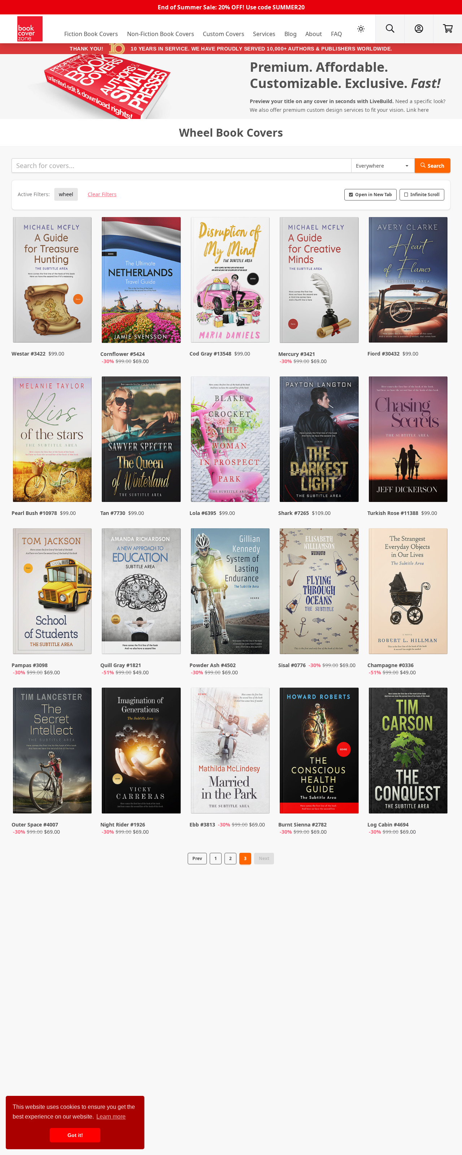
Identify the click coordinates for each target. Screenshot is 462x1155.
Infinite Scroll (425, 194)
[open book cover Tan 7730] (141, 441)
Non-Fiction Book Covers (160, 34)
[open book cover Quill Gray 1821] (141, 592)
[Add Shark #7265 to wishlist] (348, 482)
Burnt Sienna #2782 (302, 824)
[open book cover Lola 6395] (231, 441)
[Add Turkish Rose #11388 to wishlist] (437, 482)
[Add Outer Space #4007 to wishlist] (81, 801)
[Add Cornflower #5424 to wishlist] (170, 330)
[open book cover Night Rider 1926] (141, 752)
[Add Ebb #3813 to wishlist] (259, 801)
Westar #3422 (28, 353)
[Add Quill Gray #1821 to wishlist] (170, 641)
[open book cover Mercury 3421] (319, 281)
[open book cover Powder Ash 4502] (231, 592)
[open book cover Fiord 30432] (408, 281)
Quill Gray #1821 (120, 665)
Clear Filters (102, 194)
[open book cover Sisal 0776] (319, 592)
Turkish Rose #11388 (392, 513)
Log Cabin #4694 (388, 824)
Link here (417, 109)
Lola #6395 (202, 513)
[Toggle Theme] (360, 28)
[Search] (389, 28)
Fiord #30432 (383, 353)
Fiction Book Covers (91, 34)
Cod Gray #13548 (210, 353)
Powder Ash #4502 (212, 665)
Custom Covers (223, 34)
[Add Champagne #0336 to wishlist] (437, 641)
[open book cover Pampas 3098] (53, 592)
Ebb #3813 (202, 824)
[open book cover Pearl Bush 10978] (53, 441)
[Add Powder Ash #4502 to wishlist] (259, 641)
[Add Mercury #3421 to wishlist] (348, 330)
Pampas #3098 (30, 665)
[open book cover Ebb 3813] (231, 752)
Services (264, 34)
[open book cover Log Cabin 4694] (408, 752)
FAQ (336, 34)
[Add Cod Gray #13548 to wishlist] (259, 330)
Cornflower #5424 (122, 354)
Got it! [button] (75, 1135)
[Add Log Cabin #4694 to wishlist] (437, 801)
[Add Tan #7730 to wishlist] (170, 482)
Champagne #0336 (390, 665)
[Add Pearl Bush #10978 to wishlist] (81, 482)
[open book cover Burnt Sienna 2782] (319, 752)
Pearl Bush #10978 (34, 513)
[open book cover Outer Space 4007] (53, 752)
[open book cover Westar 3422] (53, 281)
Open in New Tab (373, 194)
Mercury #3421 (296, 354)
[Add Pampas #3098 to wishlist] (81, 641)
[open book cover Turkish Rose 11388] (408, 441)
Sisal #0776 (292, 665)
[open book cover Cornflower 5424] (141, 281)
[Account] (418, 28)
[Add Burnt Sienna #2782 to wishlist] (348, 801)
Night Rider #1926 (122, 824)
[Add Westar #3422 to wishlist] (81, 330)
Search (436, 165)
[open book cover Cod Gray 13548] (231, 281)
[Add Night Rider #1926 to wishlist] (170, 801)
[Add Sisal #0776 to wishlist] (348, 641)
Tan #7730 (112, 513)
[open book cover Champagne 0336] (408, 592)
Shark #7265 (293, 513)
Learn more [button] (111, 1117)
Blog (290, 34)
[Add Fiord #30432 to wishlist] (437, 330)
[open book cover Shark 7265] (319, 441)
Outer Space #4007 (35, 824)
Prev (197, 858)
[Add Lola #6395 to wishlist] (259, 482)
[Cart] (447, 28)
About (313, 34)
